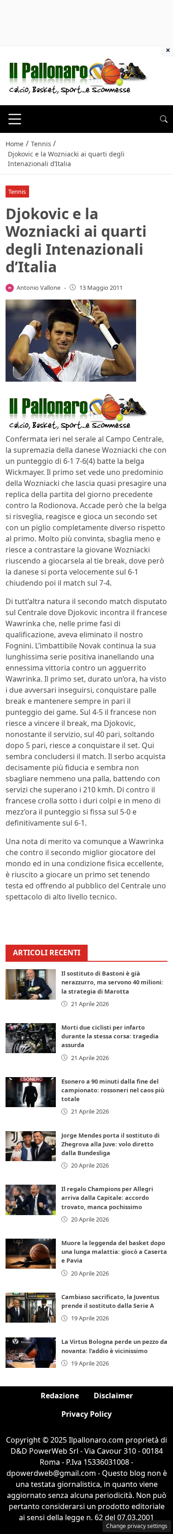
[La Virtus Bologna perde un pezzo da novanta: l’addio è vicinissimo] (31, 1352)
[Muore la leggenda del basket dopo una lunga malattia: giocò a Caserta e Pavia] (31, 1254)
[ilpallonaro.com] (77, 75)
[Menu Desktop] (15, 119)
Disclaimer (113, 1395)
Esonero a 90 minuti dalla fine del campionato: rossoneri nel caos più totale (112, 1090)
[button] (163, 119)
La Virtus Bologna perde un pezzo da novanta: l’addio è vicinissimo (114, 1345)
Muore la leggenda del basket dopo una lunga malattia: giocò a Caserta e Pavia (114, 1251)
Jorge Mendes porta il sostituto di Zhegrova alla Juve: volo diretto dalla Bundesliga (110, 1144)
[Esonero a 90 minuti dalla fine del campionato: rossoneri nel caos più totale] (31, 1092)
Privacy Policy (86, 1414)
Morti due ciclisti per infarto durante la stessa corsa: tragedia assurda (110, 1036)
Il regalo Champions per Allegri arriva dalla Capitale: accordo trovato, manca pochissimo (107, 1197)
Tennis (17, 191)
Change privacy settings (136, 1526)
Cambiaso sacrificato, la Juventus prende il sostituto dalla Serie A (110, 1301)
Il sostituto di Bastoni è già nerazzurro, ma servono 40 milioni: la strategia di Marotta (112, 982)
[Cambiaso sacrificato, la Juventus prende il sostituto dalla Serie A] (31, 1308)
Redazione (60, 1395)
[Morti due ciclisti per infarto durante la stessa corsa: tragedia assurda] (31, 1038)
